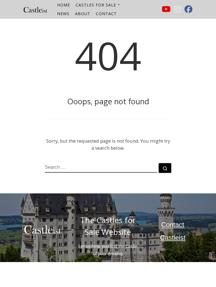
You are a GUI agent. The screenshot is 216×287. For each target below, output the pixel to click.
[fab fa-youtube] (166, 10)
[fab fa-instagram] (177, 10)
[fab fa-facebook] (188, 10)
